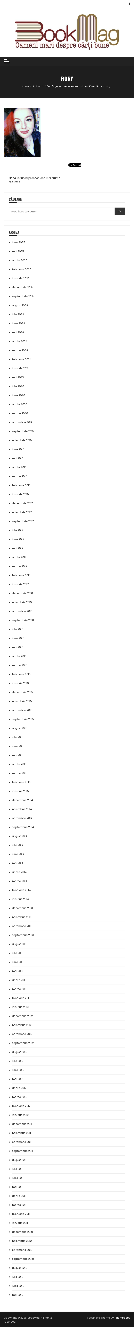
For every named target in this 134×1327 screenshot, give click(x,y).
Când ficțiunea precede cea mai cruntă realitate (34, 180)
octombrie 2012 (22, 1034)
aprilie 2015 (19, 764)
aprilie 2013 (19, 980)
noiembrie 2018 (22, 440)
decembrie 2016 (22, 593)
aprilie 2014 (19, 872)
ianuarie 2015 (20, 791)
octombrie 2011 (22, 1142)
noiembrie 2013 (22, 917)
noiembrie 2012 (22, 1025)
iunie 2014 (18, 854)
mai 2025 (18, 251)
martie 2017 (19, 566)
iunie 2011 (18, 1178)
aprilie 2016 (19, 656)
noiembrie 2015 (22, 701)
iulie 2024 (18, 314)
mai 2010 (17, 1295)
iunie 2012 (18, 1070)
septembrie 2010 (23, 1259)
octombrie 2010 (22, 1250)
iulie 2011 (17, 1169)
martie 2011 (19, 1205)
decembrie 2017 (22, 503)
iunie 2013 (18, 962)
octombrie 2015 (22, 710)
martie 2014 (19, 881)
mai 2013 (17, 971)
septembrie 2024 (23, 296)
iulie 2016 (17, 629)
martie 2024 (20, 350)
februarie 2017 (21, 575)
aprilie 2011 (19, 1196)
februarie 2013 (21, 998)
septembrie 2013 (23, 935)
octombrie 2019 (22, 422)
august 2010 (19, 1268)
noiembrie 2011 (21, 1133)
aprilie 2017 (19, 557)
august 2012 (19, 1052)
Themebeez (122, 1318)
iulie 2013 (17, 953)
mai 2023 (18, 377)
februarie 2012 (21, 1106)
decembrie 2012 (22, 1016)
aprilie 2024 (19, 341)
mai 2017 (17, 548)
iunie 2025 (18, 242)
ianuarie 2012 (20, 1115)
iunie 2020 (18, 395)
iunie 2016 (18, 638)
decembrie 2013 (22, 908)
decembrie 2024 (23, 287)
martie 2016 (19, 665)
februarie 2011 (21, 1214)
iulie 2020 (18, 386)
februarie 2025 (21, 269)
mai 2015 (17, 755)
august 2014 (19, 836)
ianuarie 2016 (20, 683)
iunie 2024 (18, 323)
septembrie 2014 (23, 827)
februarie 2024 (21, 359)
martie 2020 (20, 413)
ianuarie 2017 (20, 584)
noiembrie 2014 (22, 809)
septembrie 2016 (23, 620)
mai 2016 (17, 647)
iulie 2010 (17, 1277)
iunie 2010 (18, 1286)
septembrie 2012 (23, 1043)
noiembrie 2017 (22, 512)
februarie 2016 (21, 674)
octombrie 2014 (22, 818)
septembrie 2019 (23, 431)
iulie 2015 (17, 737)
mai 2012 (17, 1079)
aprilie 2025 (19, 260)
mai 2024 (18, 332)
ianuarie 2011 (20, 1223)
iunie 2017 (18, 539)
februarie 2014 (21, 890)
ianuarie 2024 (21, 368)
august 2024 (20, 305)
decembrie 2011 (22, 1124)
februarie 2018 (21, 485)
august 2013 (19, 944)
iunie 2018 (18, 449)
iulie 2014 (18, 845)
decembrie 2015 (22, 692)
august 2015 (19, 728)
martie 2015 (19, 773)
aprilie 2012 (19, 1088)
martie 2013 (19, 989)
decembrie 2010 (22, 1232)
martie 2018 (19, 476)
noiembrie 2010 (22, 1241)
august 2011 (19, 1160)
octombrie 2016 (22, 611)
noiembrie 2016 (22, 602)
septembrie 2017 (23, 521)
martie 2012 (19, 1097)
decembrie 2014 (22, 800)
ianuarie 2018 (20, 494)
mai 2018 (17, 458)
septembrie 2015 (23, 719)
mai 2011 (17, 1187)
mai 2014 (17, 863)
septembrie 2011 (22, 1151)
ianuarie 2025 (20, 278)
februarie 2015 (21, 782)
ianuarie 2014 (20, 899)
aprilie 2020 (19, 404)
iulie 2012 (17, 1061)
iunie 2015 (18, 746)
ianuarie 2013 (20, 1007)
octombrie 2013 (22, 926)
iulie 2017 (17, 530)
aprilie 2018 (19, 467)
